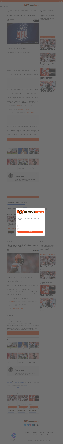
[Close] (46, 209)
